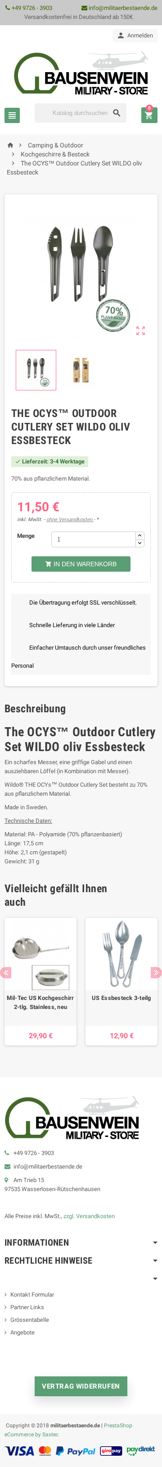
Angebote (22, 1332)
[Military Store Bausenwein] (81, 72)
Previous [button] (5, 972)
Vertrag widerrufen (81, 1386)
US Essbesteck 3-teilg (121, 998)
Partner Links (27, 1307)
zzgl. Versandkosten (89, 1216)
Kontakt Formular (32, 1294)
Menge (26, 535)
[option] (40, 981)
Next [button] (156, 972)
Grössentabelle (29, 1319)
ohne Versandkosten (70, 520)
